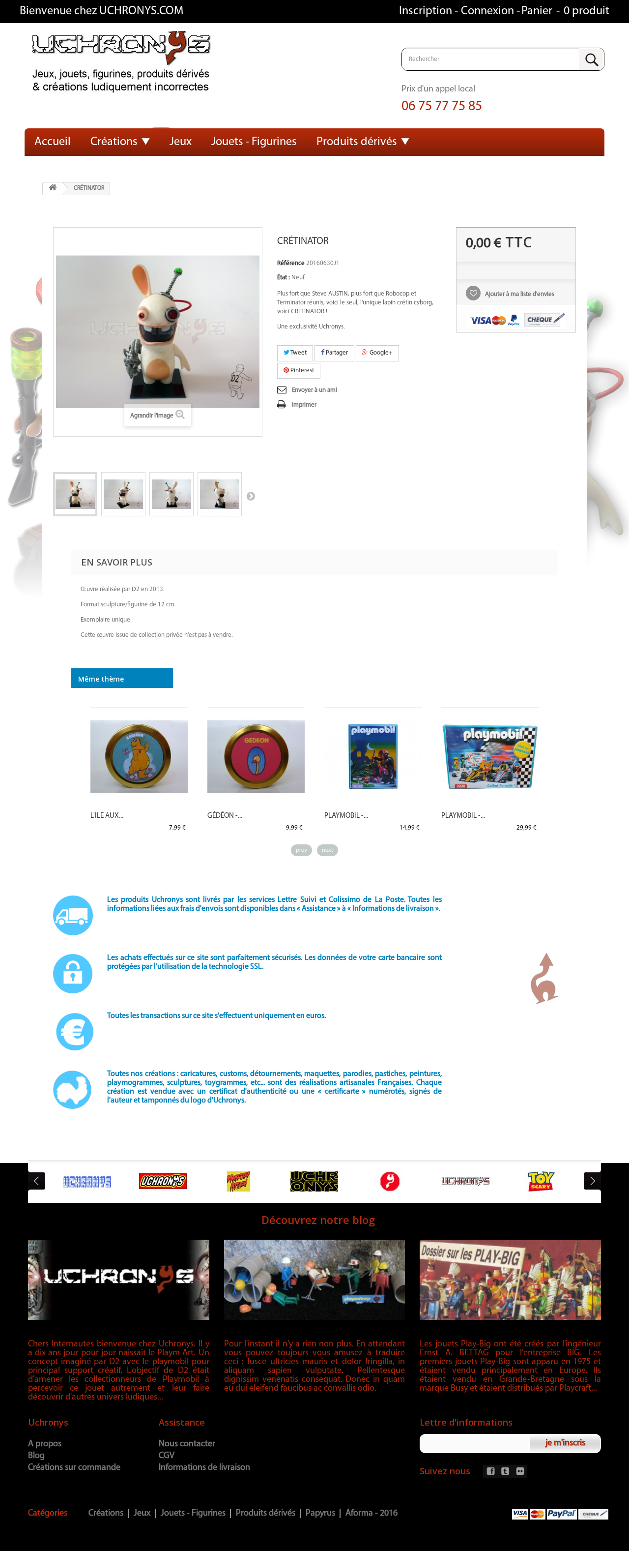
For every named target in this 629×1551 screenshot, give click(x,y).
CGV (166, 1456)
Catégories (47, 1513)
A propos (44, 1444)
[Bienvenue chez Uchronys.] (118, 1279)
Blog (36, 1456)
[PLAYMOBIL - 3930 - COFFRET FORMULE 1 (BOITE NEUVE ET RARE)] (490, 756)
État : (283, 277)
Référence (291, 263)
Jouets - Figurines (254, 142)
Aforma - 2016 (371, 1513)
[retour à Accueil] (52, 188)
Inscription (427, 11)
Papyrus (320, 1513)
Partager (336, 353)
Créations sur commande (74, 1467)
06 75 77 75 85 (441, 106)
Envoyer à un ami (314, 390)
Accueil (52, 142)
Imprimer (304, 405)
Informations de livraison (204, 1467)
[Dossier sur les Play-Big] (510, 1279)
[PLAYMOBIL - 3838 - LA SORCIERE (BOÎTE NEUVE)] (373, 756)
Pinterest (301, 370)
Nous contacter (187, 1444)
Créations (114, 142)
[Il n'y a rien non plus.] (314, 1279)
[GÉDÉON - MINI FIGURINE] (256, 756)
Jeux (181, 142)
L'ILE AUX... (106, 816)
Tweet (298, 353)
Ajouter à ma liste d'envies (519, 294)
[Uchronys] (166, 62)
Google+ (380, 353)
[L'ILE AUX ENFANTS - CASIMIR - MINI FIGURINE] (139, 756)
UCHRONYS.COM (141, 11)
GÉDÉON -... (224, 816)
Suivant (251, 496)
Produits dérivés (356, 142)
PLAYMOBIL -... (346, 816)
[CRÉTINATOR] (75, 494)
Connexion (488, 11)
